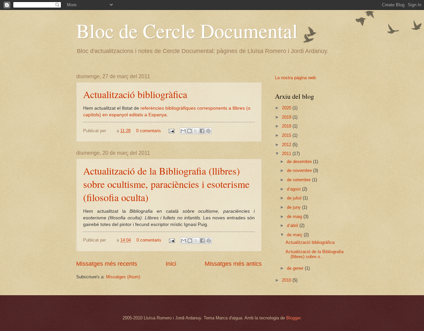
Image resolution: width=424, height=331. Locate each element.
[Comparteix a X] (195, 131)
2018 (287, 126)
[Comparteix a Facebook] (202, 131)
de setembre (299, 179)
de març (295, 234)
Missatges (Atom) (123, 276)
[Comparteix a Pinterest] (208, 131)
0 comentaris (148, 130)
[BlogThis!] (189, 131)
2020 (287, 107)
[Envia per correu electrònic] (183, 131)
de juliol (295, 197)
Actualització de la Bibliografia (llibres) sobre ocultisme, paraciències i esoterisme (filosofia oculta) (166, 184)
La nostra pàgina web (295, 77)
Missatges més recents (106, 263)
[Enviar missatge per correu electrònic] (171, 130)
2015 (287, 135)
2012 (287, 144)
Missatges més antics (233, 263)
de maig (295, 216)
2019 (287, 117)
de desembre (300, 161)
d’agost (294, 189)
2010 (287, 280)
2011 (287, 153)
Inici (171, 263)
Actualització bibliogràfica (135, 94)
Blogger (293, 317)
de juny (294, 207)
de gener (296, 268)
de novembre (300, 170)
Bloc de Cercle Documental (187, 30)
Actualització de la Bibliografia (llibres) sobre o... (315, 254)
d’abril (293, 225)
